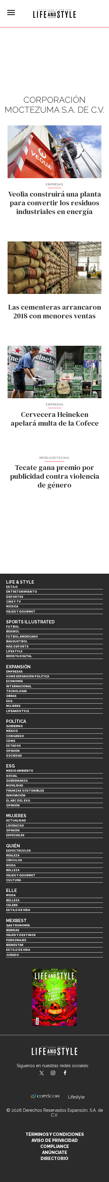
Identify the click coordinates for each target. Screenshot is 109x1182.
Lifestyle (14, 651)
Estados (13, 745)
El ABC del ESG (18, 800)
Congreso (15, 736)
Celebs (12, 905)
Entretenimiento (21, 591)
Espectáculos (18, 850)
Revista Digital (19, 656)
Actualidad (16, 820)
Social (11, 775)
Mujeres (13, 706)
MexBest (16, 920)
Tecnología (16, 691)
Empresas (54, 184)
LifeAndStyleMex (70, 1073)
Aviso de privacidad (54, 1140)
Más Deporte (17, 646)
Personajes (16, 940)
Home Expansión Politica (27, 676)
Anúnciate (54, 1152)
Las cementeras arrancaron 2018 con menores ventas (54, 311)
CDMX (10, 740)
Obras (11, 696)
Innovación (15, 795)
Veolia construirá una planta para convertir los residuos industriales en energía (54, 202)
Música (12, 606)
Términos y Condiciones (54, 1134)
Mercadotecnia (54, 457)
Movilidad (14, 785)
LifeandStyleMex (42, 1073)
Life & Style (20, 582)
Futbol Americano (22, 636)
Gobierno (14, 726)
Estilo (12, 586)
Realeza (12, 855)
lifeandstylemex (58, 1073)
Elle (11, 890)
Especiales (15, 835)
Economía (14, 681)
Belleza (12, 870)
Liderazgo (15, 825)
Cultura (13, 880)
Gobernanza (17, 780)
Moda (10, 865)
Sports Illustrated (30, 621)
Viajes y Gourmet (20, 611)
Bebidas (12, 930)
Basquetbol (17, 641)
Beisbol (12, 631)
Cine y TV (13, 601)
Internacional (18, 686)
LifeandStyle (17, 711)
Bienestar (14, 945)
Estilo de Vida (18, 949)
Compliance (54, 1146)
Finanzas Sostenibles (25, 790)
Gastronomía (18, 925)
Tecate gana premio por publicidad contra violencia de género (54, 476)
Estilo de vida (18, 910)
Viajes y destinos (21, 935)
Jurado (12, 955)
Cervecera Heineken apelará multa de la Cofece (55, 418)
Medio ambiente (19, 770)
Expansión (18, 666)
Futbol (12, 626)
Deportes (14, 596)
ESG (9, 701)
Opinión (13, 750)
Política (16, 721)
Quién (13, 845)
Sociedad (14, 755)
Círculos (14, 860)
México (12, 731)
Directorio (54, 1158)
